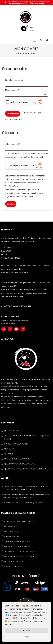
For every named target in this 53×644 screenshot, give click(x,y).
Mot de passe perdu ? (14, 119)
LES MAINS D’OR (11, 526)
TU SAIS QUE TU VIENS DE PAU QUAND (19, 551)
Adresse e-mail (17, 144)
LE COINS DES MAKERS (13, 561)
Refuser (26, 637)
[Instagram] (3, 329)
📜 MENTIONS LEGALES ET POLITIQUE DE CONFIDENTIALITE (27, 469)
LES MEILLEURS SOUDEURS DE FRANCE (20, 556)
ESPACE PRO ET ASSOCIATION (16, 459)
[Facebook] (10, 329)
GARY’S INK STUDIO (12, 531)
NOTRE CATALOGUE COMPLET (16, 444)
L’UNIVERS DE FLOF (12, 536)
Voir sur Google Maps (10, 258)
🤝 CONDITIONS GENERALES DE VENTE (19, 464)
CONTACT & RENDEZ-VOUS (16, 306)
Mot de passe (17, 90)
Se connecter (13, 113)
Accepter (27, 630)
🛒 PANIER (8, 454)
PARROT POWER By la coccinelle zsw (19, 521)
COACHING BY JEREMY (13, 566)
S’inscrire (11, 204)
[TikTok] (22, 329)
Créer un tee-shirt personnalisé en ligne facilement (24, 502)
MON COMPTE (9, 449)
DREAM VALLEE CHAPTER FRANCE (18, 546)
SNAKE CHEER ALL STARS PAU (16, 541)
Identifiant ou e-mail (19, 80)
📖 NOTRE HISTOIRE (12, 431)
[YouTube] (16, 329)
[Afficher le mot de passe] (45, 94)
